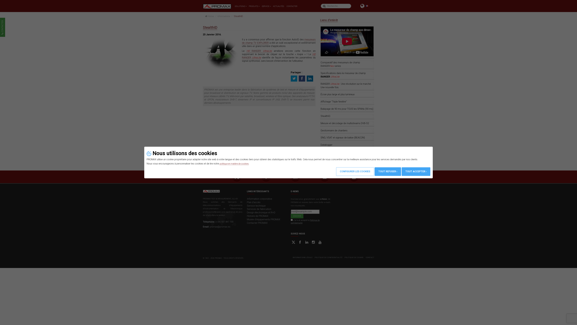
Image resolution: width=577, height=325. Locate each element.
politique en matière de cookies (236, 163)
